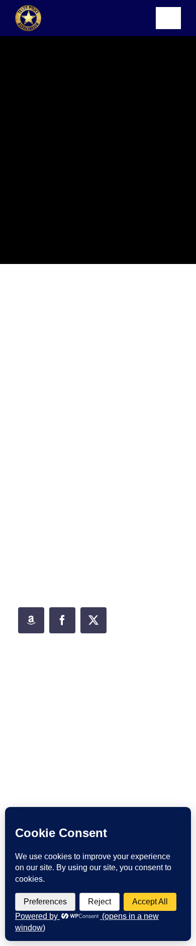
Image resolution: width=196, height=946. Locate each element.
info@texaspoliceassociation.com (110, 704)
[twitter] (93, 620)
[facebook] (62, 620)
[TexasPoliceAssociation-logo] (28, 9)
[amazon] (31, 620)
